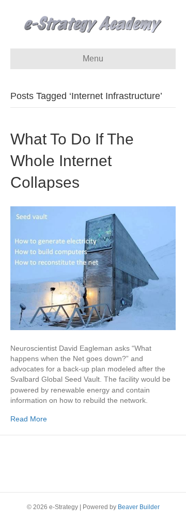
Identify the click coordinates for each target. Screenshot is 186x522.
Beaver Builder (139, 507)
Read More (28, 419)
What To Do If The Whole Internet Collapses (72, 160)
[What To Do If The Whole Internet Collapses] (93, 267)
